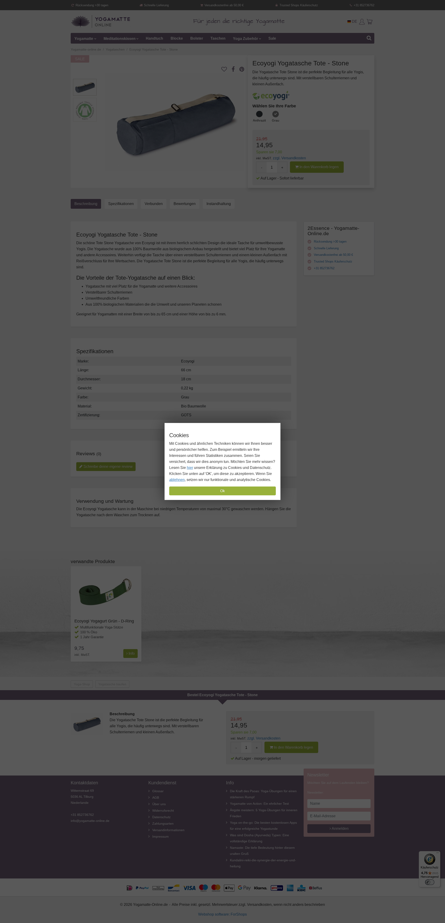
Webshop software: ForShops (222, 914)
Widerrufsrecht (163, 810)
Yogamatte (83, 38)
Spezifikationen (121, 204)
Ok (222, 491)
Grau (275, 120)
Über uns (159, 804)
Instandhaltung (219, 204)
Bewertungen (185, 204)
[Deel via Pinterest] (244, 69)
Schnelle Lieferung (156, 5)
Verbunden (154, 204)
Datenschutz (161, 817)
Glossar (158, 791)
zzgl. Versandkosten (289, 158)
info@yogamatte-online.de (90, 821)
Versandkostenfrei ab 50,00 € (223, 5)
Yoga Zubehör (245, 38)
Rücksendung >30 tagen (91, 5)
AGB (155, 797)
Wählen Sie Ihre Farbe (274, 106)
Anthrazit (259, 120)
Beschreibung (85, 204)
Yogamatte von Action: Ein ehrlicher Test (259, 803)
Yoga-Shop (82, 684)
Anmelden (340, 828)
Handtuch (154, 38)
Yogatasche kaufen (112, 684)
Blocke (177, 38)
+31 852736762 (363, 5)
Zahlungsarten (163, 823)
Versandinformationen (168, 830)
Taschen (218, 38)
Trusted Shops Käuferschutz (298, 5)
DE (354, 21)
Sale (272, 38)
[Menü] (437, 854)
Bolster (196, 38)
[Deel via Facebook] (235, 69)
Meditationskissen (120, 38)
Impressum (160, 836)
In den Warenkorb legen (319, 167)
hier (190, 468)
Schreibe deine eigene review (108, 466)
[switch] (429, 882)
